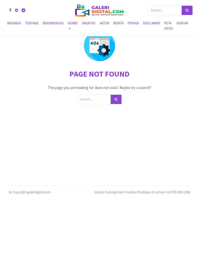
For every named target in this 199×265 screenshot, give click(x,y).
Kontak (182, 23)
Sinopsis (88, 23)
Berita (118, 23)
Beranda (14, 23)
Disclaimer (151, 23)
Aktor (104, 23)
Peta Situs (168, 26)
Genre (73, 23)
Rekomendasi (53, 23)
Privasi (133, 23)
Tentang (32, 23)
